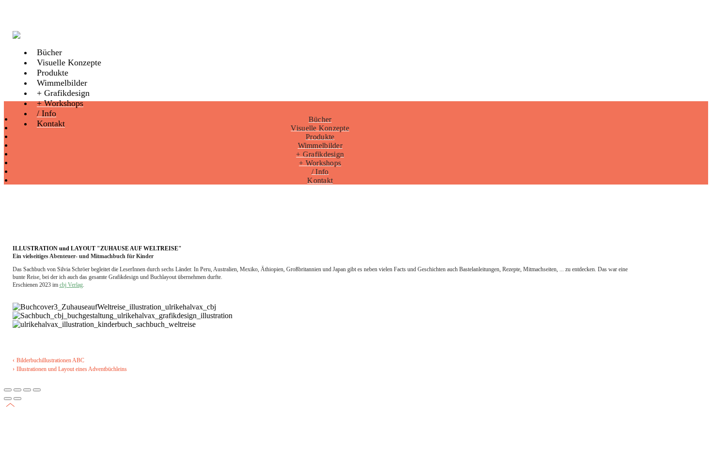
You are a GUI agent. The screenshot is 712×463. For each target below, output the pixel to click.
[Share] (17, 389)
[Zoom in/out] (37, 389)
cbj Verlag (71, 285)
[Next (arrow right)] (17, 398)
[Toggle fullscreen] (27, 389)
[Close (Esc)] (8, 389)
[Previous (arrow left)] (8, 398)
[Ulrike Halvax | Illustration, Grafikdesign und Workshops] (23, 35)
